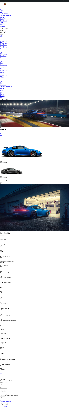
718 (0, 39)
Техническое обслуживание (3, 21)
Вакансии (1, 84)
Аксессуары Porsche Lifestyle (3, 20)
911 (0, 49)
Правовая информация (3, 85)
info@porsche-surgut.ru (4, 406)
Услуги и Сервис (2, 17)
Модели (1, 7)
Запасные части (2, 19)
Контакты (1, 25)
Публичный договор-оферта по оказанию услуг (6, 86)
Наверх (1, 136)
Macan (1, 135)
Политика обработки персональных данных (5, 15)
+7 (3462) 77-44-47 (3, 29)
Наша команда (2, 16)
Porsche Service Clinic (2, 18)
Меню (1, 12)
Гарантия (1, 22)
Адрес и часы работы (2, 26)
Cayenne (1, 76)
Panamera (1, 134)
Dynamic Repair (2, 23)
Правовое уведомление (3, 400)
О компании (1, 82)
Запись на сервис (2, 24)
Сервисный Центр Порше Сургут (4, 13)
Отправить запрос (2, 396)
